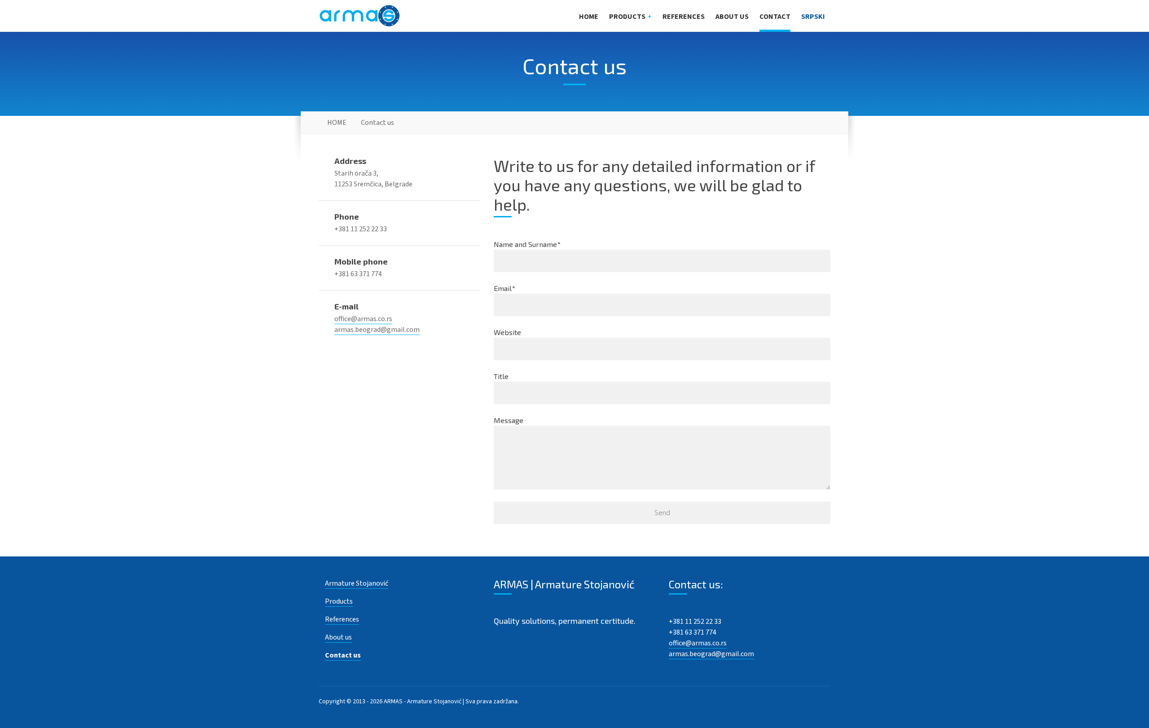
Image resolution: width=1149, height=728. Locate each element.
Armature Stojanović (356, 583)
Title (501, 376)
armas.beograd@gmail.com (377, 330)
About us (732, 17)
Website (507, 332)
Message (508, 420)
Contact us (343, 655)
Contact (774, 17)
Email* (504, 288)
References (683, 17)
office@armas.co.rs (363, 319)
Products (627, 17)
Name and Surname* (527, 244)
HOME (588, 17)
